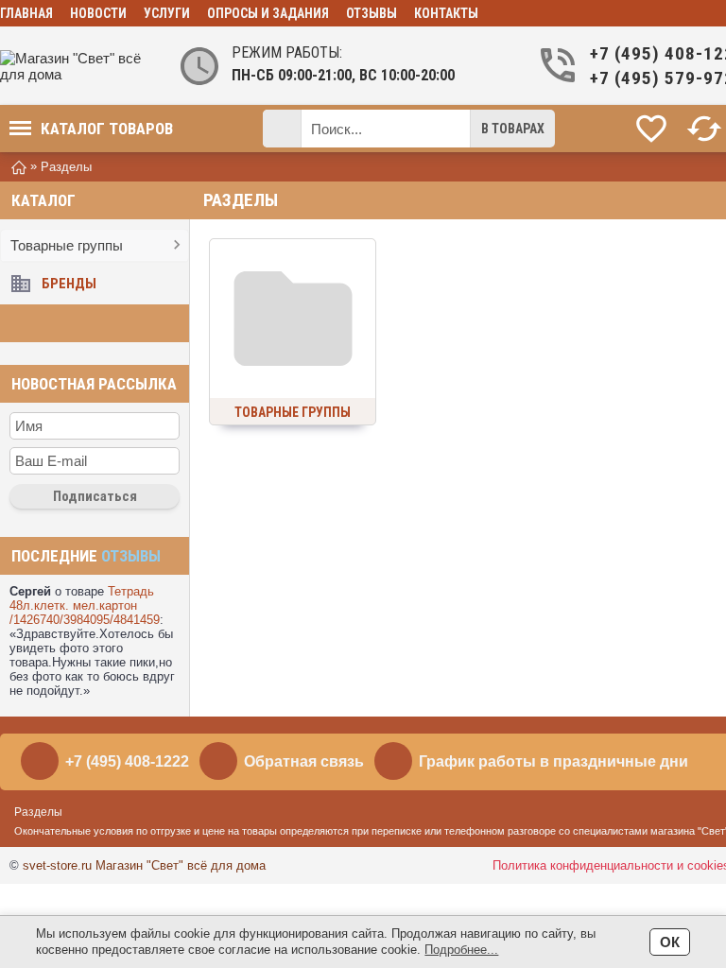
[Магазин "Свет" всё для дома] (75, 66)
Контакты (446, 13)
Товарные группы (66, 245)
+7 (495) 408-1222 (127, 761)
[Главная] (18, 166)
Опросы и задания (268, 13)
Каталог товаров (107, 128)
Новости (98, 13)
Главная (26, 13)
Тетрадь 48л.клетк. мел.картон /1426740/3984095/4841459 (84, 605)
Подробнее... (461, 949)
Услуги (167, 13)
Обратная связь (304, 761)
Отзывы (371, 13)
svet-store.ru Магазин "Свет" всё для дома (144, 865)
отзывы (131, 555)
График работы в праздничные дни (553, 761)
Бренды (69, 283)
